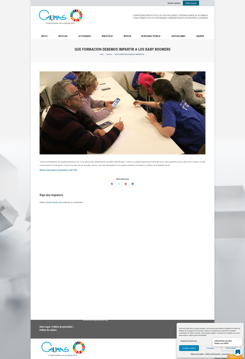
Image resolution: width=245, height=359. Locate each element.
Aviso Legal (45, 326)
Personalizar (231, 348)
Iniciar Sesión (52, 202)
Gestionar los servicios (188, 341)
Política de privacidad (212, 354)
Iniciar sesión (174, 3)
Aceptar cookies (189, 348)
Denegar (210, 348)
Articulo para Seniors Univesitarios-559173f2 (58, 170)
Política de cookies (197, 354)
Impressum (226, 354)
